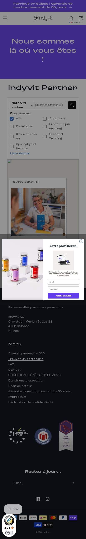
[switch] (9, 533)
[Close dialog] (81, 241)
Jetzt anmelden (64, 295)
